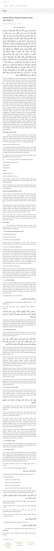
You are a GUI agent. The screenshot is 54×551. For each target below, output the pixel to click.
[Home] (28, 10)
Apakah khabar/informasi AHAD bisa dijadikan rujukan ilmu (8, 544)
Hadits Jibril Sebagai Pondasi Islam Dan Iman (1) (43, 10)
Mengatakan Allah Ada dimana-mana (19, 543)
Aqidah (20, 23)
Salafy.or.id (6, 2)
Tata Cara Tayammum (30, 542)
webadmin (6, 23)
